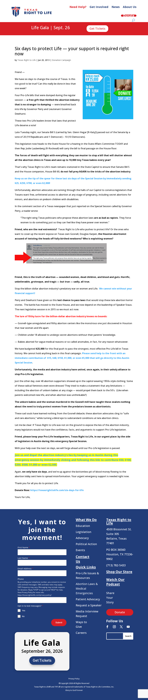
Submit (59, 622)
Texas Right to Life (26, 60)
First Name (24, 547)
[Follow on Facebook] (107, 627)
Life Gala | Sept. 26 (50, 27)
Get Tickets (97, 28)
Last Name (24, 558)
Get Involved (99, 7)
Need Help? (78, 7)
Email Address (25, 568)
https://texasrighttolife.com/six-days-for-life (57, 490)
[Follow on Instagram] (114, 627)
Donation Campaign (61, 60)
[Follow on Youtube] (128, 627)
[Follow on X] (121, 627)
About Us (129, 7)
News (116, 7)
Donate (128, 16)
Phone (21, 579)
